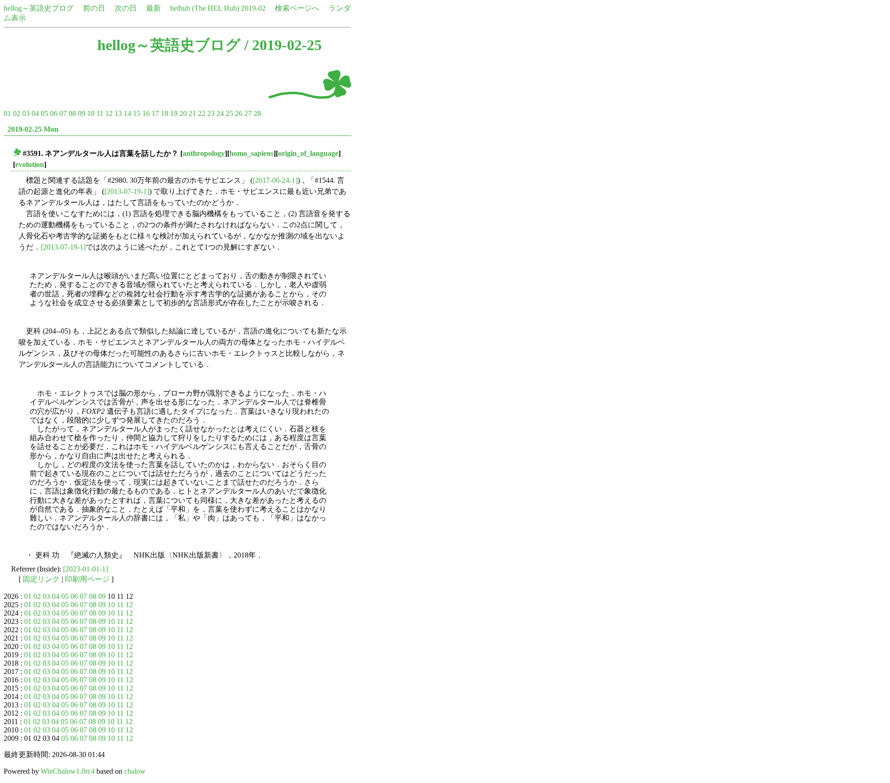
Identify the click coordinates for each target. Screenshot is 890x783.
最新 (153, 8)
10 (91, 113)
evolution (29, 164)
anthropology (204, 153)
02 (16, 113)
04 (35, 113)
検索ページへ (297, 8)
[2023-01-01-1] (85, 569)
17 (155, 113)
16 (146, 113)
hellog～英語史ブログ (39, 8)
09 (81, 113)
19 (174, 113)
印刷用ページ (87, 579)
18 (164, 113)
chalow (135, 771)
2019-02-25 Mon (32, 129)
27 (248, 113)
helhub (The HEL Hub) (204, 8)
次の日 (125, 8)
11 (99, 113)
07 (63, 113)
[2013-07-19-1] (126, 191)
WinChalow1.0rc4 (68, 771)
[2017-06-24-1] (275, 180)
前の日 (94, 8)
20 (183, 113)
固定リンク (41, 579)
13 (118, 113)
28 (257, 113)
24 (220, 113)
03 (26, 113)
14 (127, 113)
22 (201, 113)
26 (238, 113)
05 (44, 113)
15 (136, 113)
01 (7, 113)
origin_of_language (308, 153)
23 (211, 113)
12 (109, 113)
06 (53, 113)
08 (72, 113)
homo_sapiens (251, 153)
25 (229, 113)
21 (192, 113)
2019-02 (253, 8)
